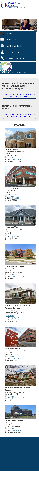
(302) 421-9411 (17, 430)
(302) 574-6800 (18, 276)
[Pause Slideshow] (35, 26)
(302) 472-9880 (18, 398)
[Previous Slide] (35, 23)
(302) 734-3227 (17, 159)
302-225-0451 (11, 450)
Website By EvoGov (19, 467)
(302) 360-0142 (17, 237)
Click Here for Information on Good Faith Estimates (19, 95)
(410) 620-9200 (18, 198)
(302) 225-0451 (17, 358)
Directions (10, 157)
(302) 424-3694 (18, 318)
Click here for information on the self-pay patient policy (19, 115)
